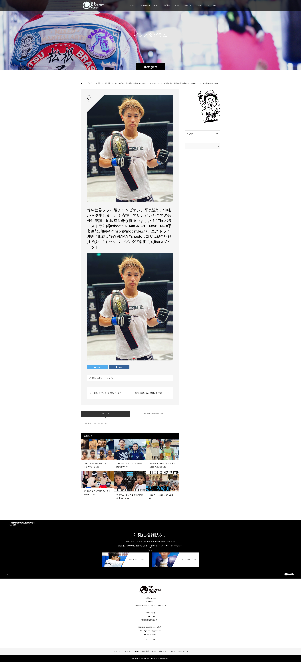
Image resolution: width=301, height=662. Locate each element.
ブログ (200, 5)
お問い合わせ (212, 5)
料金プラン (188, 5)
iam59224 (100, 378)
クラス (177, 5)
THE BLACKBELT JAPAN (149, 5)
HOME (132, 5)
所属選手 (166, 5)
